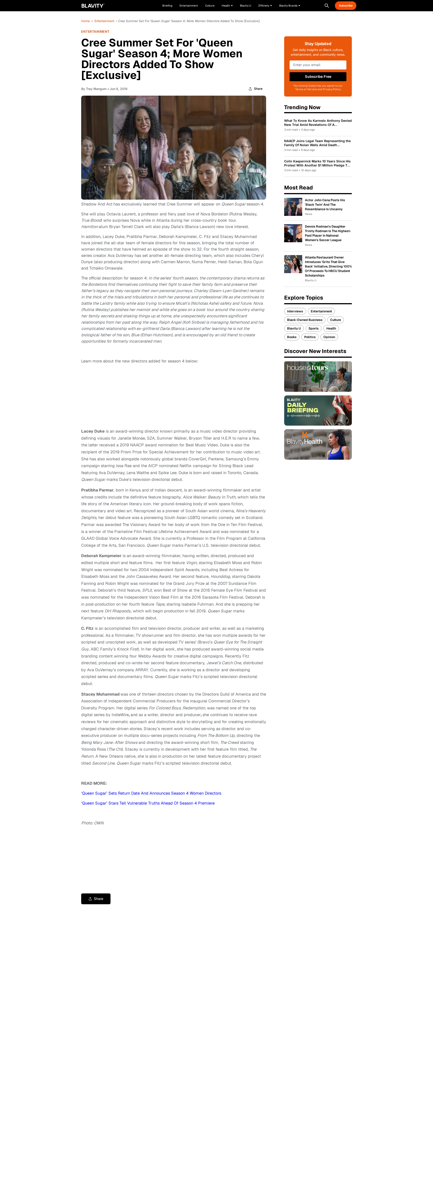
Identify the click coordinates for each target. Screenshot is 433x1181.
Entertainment (104, 21)
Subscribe (345, 5)
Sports (314, 328)
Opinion (329, 337)
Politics (310, 337)
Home (85, 21)
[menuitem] (227, 5)
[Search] (326, 5)
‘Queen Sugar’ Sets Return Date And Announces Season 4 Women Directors (151, 793)
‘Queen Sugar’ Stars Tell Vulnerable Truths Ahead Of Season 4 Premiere (148, 803)
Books (292, 337)
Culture (335, 320)
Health (331, 328)
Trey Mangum (96, 89)
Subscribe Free (318, 76)
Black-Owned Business (304, 320)
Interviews (295, 311)
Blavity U (294, 328)
